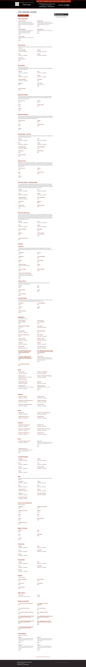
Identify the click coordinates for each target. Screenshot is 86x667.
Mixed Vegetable (22, 50)
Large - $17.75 (25, 426)
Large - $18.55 (25, 144)
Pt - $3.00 (28, 596)
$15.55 (19, 580)
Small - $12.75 (20, 55)
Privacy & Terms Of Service (40, 656)
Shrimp (38, 75)
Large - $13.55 (25, 555)
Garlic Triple (39, 83)
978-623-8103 (50, 6)
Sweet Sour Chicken (22, 396)
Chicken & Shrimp (22, 269)
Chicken (39, 50)
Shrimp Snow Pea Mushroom (24, 428)
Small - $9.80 (39, 468)
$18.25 (19, 270)
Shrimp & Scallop (21, 88)
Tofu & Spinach (40, 260)
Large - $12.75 (25, 468)
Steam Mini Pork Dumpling (24, 326)
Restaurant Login (47, 656)
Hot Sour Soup (21, 371)
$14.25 (38, 531)
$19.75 (38, 106)
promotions (46, 1)
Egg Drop (39, 381)
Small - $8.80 (20, 460)
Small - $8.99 (20, 490)
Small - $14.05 (20, 144)
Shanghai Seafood (41, 385)
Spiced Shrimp (40, 29)
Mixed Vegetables (22, 79)
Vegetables (21, 256)
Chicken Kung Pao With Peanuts (25, 404)
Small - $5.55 (39, 383)
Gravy (38, 595)
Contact (58, 1)
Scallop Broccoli (40, 432)
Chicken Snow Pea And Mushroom (25, 400)
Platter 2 (39, 637)
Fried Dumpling (40, 320)
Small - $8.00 (39, 340)
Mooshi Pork (21, 583)
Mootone (68, 1)
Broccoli (39, 252)
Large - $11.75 (25, 460)
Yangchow (20, 493)
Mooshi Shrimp (21, 587)
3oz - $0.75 (20, 596)
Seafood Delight (21, 29)
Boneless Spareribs (41, 330)
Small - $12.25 (20, 222)
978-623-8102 (42, 6)
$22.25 (19, 156)
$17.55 (38, 584)
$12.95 (38, 332)
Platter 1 (20, 637)
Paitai (19, 470)
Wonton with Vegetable (42, 371)
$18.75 (38, 265)
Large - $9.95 (25, 379)
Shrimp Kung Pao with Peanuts (43, 428)
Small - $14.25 (20, 226)
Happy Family (40, 20)
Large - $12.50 (25, 340)
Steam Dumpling (22, 320)
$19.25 (19, 291)
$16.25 (38, 102)
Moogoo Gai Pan (40, 404)
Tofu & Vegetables (41, 146)
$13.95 (38, 389)
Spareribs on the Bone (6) (23, 334)
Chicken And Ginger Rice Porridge (44, 375)
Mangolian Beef (40, 416)
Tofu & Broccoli (21, 100)
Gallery (50, 1)
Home (38, 1)
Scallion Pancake (40, 338)
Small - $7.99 (39, 327)
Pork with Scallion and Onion (24, 441)
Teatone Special (21, 385)
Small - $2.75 (20, 344)
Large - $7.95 (25, 373)
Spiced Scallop (21, 36)
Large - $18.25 (44, 55)
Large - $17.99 (25, 414)
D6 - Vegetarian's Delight (42, 612)
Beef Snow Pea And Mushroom (43, 412)
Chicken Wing (21, 346)
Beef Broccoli (21, 412)
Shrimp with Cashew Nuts (23, 432)
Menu (41, 1)
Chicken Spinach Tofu (23, 381)
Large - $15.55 (44, 51)
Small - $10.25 (20, 555)
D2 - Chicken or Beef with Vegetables (42, 604)
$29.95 (38, 361)
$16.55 (19, 588)
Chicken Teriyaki (21, 338)
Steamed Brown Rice (22, 497)
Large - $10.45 (25, 388)
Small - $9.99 (20, 464)
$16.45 (19, 618)
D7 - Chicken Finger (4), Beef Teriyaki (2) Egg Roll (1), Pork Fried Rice (26, 617)
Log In (20, 12)
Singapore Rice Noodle (42, 506)
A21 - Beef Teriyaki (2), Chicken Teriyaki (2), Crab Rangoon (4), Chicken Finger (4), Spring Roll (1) (25, 357)
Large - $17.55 (25, 55)
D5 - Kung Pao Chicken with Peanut (25, 612)
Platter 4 (39, 644)
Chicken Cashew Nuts (41, 400)
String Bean (39, 79)
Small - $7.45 (20, 388)
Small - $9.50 (20, 468)
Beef (19, 75)
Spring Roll (20, 342)
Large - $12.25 (44, 327)
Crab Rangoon (40, 326)
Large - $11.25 (44, 486)
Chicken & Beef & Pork (23, 238)
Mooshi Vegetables (22, 579)
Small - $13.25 (39, 144)
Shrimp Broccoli (40, 424)
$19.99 (19, 60)
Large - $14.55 (25, 51)
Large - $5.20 (25, 344)
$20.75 (19, 27)
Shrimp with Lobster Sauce (24, 424)
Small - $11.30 (20, 472)
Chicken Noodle (21, 375)
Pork (38, 71)
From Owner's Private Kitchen (25, 273)
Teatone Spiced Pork (22, 448)
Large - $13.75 (25, 472)
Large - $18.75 (44, 144)
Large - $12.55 (25, 547)
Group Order (33, 12)
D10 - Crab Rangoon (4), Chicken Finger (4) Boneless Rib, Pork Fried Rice (44, 622)
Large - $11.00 (44, 340)
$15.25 (38, 80)
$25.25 (19, 34)
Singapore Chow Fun (22, 522)
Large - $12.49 (25, 490)
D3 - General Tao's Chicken (24, 608)
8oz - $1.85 (24, 596)
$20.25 (19, 106)
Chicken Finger (21, 330)
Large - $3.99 (44, 494)
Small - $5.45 (20, 373)
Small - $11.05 (20, 51)
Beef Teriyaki (40, 334)
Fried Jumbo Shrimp (41, 346)
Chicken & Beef (40, 104)
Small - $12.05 (39, 51)
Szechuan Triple (40, 233)
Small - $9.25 (20, 547)
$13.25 (19, 531)
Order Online (63, 1)
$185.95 (19, 642)
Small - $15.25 (39, 434)
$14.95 (19, 336)
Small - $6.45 (20, 379)
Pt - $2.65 (38, 596)
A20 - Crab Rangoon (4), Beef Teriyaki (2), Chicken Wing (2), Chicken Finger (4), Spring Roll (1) (45, 351)
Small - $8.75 (20, 340)
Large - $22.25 (44, 434)
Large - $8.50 (44, 373)
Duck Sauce (20, 595)
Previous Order (26, 12)
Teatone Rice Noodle (22, 510)
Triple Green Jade (22, 264)
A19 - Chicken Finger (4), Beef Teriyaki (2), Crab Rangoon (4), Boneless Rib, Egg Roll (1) (24, 351)
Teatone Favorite (22, 20)
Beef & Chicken (40, 150)
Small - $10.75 (39, 547)
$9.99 (19, 328)
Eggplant (20, 83)
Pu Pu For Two (40, 356)
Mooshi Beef (40, 583)
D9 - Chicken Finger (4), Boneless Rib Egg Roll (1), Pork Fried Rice (26, 622)
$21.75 (38, 33)
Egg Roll (39, 342)
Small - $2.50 (39, 494)
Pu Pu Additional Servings (23, 364)
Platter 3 (20, 644)
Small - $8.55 (39, 486)
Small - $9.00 (39, 460)
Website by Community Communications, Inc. (62, 662)
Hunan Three (21, 205)
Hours (54, 1)
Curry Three (20, 57)
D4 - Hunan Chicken (41, 608)
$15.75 (19, 308)
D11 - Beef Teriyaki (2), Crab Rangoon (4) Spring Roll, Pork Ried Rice (26, 627)
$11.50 (19, 323)
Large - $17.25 (44, 336)
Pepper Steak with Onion (23, 416)
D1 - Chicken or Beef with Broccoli (25, 603)
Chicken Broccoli (40, 396)
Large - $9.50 (25, 383)
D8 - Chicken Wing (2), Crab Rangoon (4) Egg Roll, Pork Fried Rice (45, 617)
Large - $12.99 (25, 464)
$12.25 (38, 323)
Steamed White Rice (41, 493)
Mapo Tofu (39, 441)
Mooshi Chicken (40, 579)
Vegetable (20, 481)
